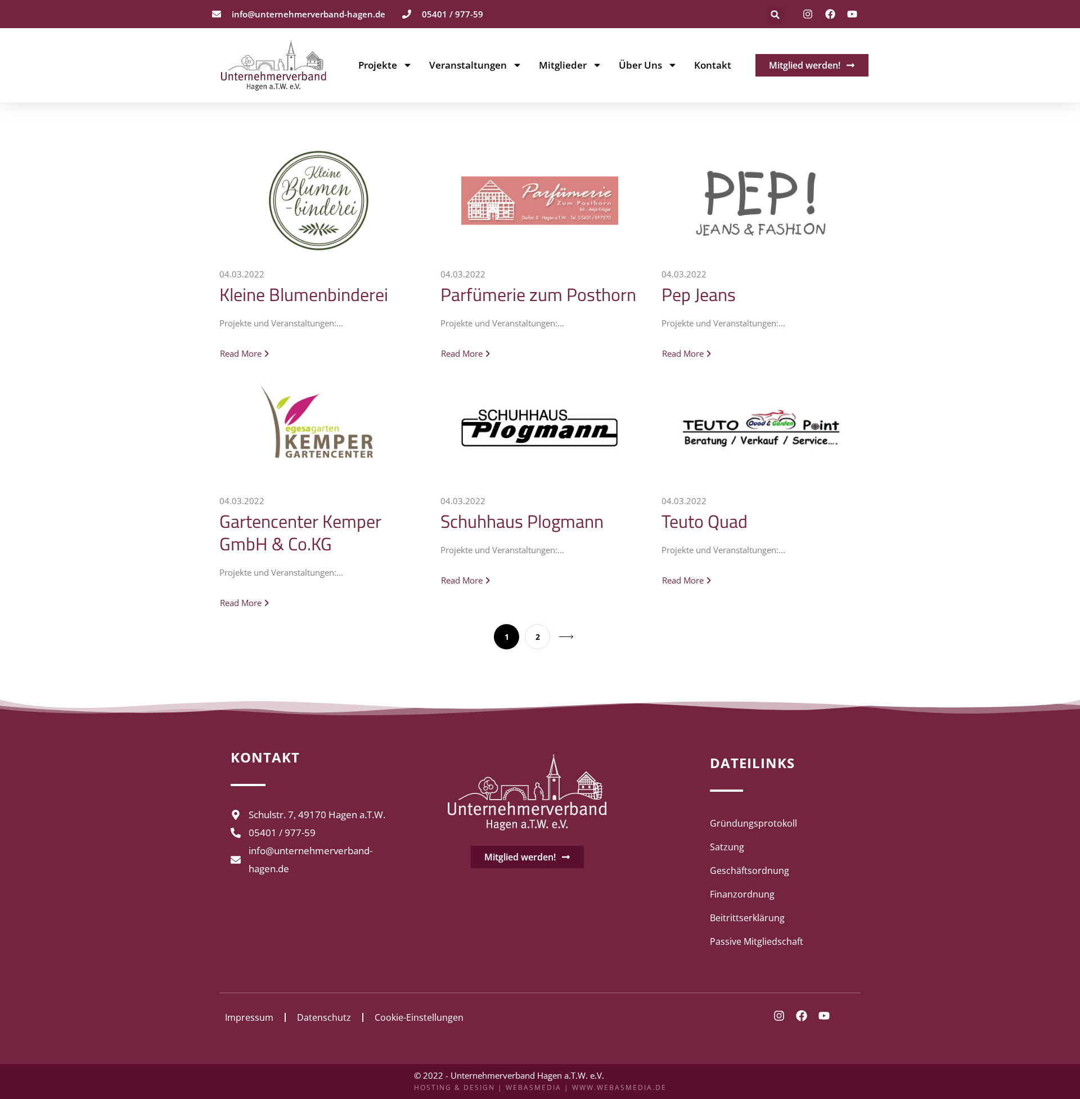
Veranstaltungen (468, 65)
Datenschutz (324, 1017)
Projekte (377, 65)
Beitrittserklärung (747, 918)
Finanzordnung (742, 894)
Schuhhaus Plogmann (522, 521)
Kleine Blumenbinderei (303, 294)
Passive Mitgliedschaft (756, 941)
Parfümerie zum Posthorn (538, 294)
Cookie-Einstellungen (419, 1017)
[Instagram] (807, 14)
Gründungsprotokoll (753, 823)
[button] (775, 15)
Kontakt (712, 65)
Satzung (727, 847)
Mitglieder (563, 65)
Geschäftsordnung (749, 870)
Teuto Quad (705, 521)
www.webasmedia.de (619, 1087)
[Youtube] (852, 14)
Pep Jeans (699, 294)
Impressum (249, 1017)
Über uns (640, 65)
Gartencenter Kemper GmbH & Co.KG (300, 532)
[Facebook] (830, 14)
